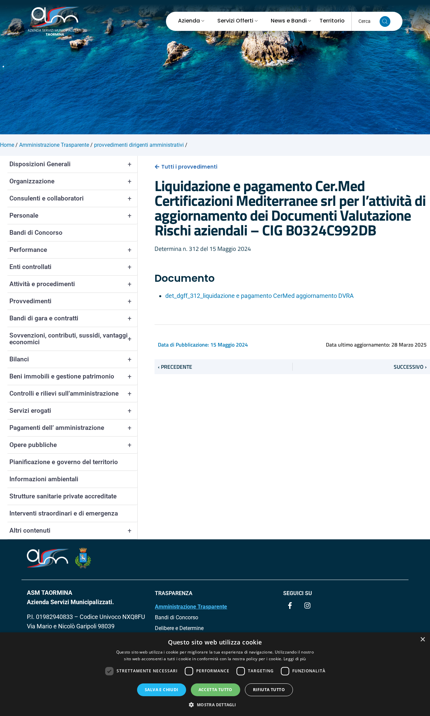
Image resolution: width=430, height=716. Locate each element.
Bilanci (70, 359)
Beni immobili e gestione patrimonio (70, 376)
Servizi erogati (70, 411)
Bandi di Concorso (35, 232)
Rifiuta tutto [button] (269, 689)
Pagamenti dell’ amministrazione (70, 428)
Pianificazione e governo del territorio (63, 462)
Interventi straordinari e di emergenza (63, 513)
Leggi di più (295, 659)
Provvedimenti (70, 301)
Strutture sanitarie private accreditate (63, 496)
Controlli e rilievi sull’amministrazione (70, 394)
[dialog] (215, 674)
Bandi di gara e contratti (70, 318)
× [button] (422, 639)
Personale (70, 216)
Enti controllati (70, 267)
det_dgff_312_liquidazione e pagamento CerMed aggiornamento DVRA (259, 295)
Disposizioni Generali (70, 164)
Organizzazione (70, 181)
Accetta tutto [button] (215, 689)
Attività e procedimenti (70, 284)
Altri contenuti (70, 531)
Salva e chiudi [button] (161, 689)
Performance (70, 250)
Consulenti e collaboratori (70, 198)
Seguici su (297, 593)
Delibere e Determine (179, 628)
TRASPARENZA (173, 593)
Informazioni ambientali (43, 479)
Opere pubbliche (70, 445)
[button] (215, 704)
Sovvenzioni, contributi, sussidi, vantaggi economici (70, 338)
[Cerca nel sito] (385, 21)
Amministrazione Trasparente (191, 606)
